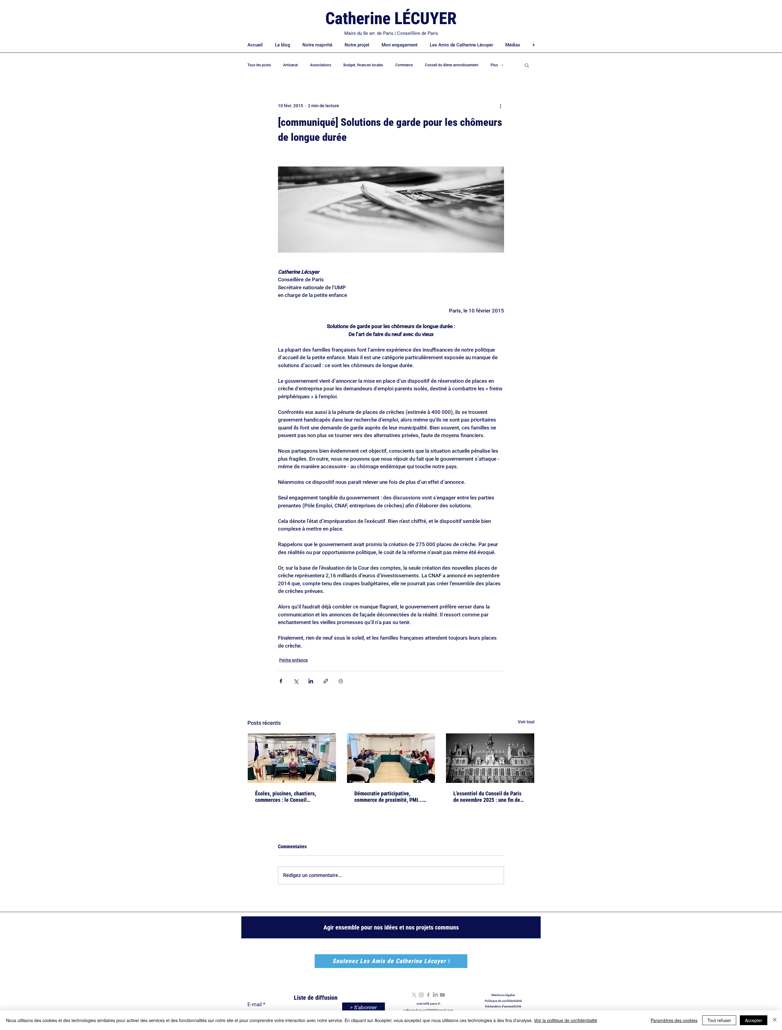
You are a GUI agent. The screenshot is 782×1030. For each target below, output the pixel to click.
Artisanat (290, 65)
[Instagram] (421, 995)
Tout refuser (719, 1020)
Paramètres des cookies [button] (674, 1020)
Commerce (404, 65)
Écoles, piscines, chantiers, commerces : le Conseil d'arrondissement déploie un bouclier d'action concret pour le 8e (291, 796)
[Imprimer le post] (341, 681)
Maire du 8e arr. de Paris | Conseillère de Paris (391, 33)
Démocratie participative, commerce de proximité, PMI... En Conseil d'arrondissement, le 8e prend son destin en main (389, 796)
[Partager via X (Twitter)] (296, 681)
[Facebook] (428, 995)
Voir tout (526, 721)
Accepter (753, 1020)
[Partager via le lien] (326, 681)
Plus (494, 65)
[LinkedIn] (435, 995)
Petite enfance (293, 660)
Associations (320, 65)
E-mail (254, 1004)
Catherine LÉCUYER (391, 18)
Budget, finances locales (363, 65)
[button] (527, 65)
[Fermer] (774, 1020)
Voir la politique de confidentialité (565, 1020)
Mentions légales (503, 995)
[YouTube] (442, 995)
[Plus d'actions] (500, 105)
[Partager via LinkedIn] (311, 681)
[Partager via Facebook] (281, 681)
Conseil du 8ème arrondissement (451, 65)
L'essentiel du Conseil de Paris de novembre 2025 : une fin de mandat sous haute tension (487, 796)
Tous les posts (259, 65)
